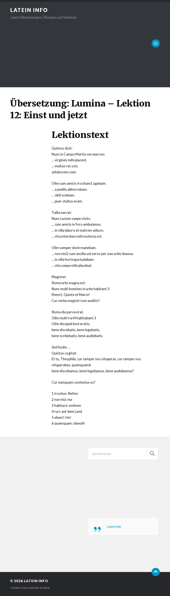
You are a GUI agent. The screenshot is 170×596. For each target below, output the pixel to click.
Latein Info (29, 10)
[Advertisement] (85, 51)
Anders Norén (39, 587)
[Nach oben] (156, 572)
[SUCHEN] (152, 453)
